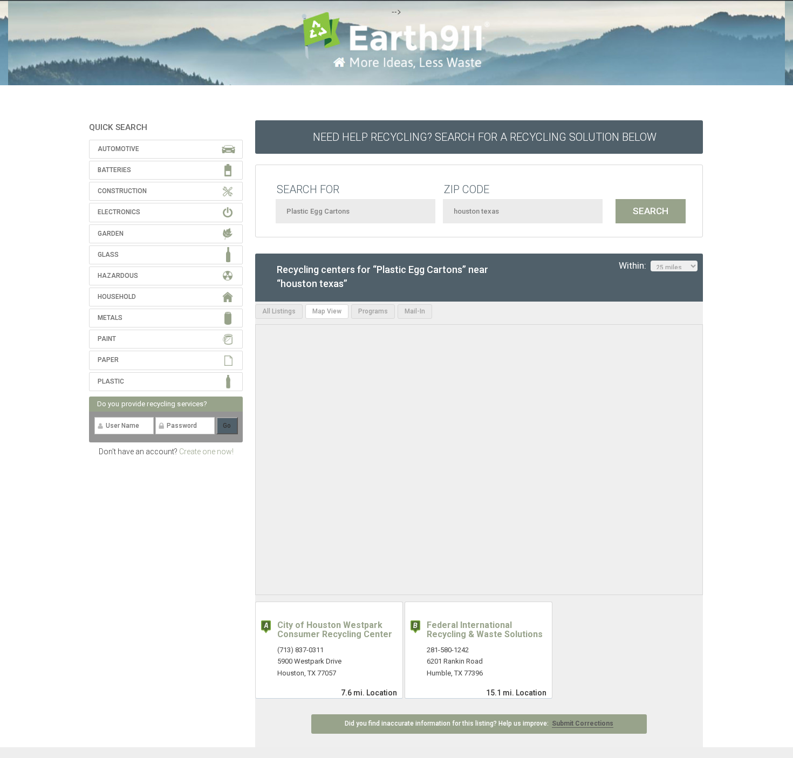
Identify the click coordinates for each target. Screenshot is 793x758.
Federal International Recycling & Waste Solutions (485, 630)
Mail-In (415, 311)
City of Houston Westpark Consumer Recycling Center (334, 630)
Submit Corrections (582, 723)
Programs (373, 311)
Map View (326, 311)
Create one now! (206, 451)
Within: (635, 265)
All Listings (279, 311)
